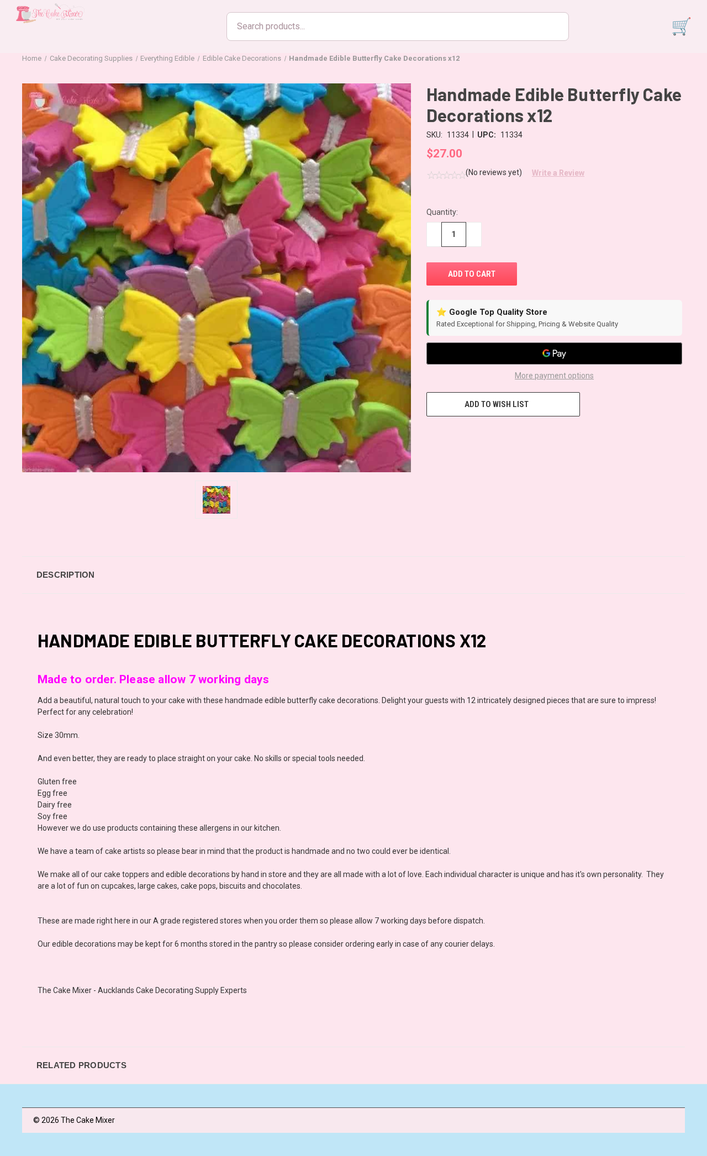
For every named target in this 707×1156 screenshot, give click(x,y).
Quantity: (442, 212)
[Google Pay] (554, 353)
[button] (554, 172)
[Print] (472, 437)
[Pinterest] (513, 437)
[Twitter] (493, 437)
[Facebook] (431, 437)
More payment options (554, 375)
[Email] (452, 437)
